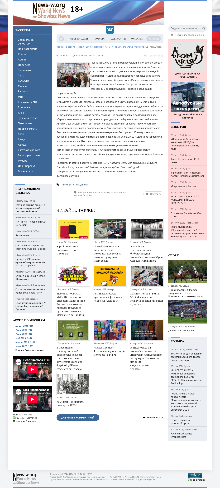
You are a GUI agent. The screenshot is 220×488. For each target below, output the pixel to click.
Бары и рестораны (29, 155)
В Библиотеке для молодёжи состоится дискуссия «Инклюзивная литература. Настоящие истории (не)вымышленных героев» (146, 358)
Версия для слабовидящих (189, 34)
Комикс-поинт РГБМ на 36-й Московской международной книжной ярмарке (146, 299)
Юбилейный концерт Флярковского (182, 435)
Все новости (25, 171)
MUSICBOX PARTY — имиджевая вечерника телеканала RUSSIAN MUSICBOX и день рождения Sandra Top (186, 377)
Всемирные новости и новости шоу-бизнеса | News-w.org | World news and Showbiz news (98, 46)
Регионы (23, 91)
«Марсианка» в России (183, 186)
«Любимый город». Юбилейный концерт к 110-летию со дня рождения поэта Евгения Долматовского (188, 231)
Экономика (25, 70)
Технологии (25, 123)
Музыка (22, 160)
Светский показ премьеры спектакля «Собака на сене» (30, 247)
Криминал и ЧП (27, 102)
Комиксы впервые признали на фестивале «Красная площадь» (107, 297)
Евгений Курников (79, 184)
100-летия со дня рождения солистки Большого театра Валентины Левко (186, 357)
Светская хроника (29, 150)
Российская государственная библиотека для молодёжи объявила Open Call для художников (146, 253)
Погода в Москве (22, 414)
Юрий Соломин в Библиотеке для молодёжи (67, 250)
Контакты (137, 38)
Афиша (22, 144)
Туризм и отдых (28, 118)
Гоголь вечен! (22, 235)
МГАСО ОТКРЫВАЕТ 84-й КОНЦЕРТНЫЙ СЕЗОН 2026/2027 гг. (185, 199)
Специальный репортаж (26, 41)
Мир (20, 97)
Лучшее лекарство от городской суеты (183, 421)
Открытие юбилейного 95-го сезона (186, 215)
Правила (99, 38)
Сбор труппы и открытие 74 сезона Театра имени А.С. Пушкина (30, 306)
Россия (22, 54)
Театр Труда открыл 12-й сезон (185, 160)
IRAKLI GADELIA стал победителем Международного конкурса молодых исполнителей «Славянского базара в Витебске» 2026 (186, 401)
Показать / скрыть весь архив (29, 350)
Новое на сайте (79, 38)
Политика (24, 65)
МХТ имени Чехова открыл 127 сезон (30, 223)
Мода (21, 139)
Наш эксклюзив (27, 49)
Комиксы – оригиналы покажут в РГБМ (70, 403)
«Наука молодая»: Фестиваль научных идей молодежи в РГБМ (109, 351)
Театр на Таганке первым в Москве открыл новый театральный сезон (30, 208)
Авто (21, 134)
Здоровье (24, 107)
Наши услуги (118, 38)
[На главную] (51, 10)
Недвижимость (27, 128)
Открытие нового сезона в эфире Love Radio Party (30, 291)
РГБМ (65, 184)
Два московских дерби (181, 330)
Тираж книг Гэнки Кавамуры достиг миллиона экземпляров (188, 174)
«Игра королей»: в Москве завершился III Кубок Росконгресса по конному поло (185, 143)
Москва (22, 86)
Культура (23, 81)
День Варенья (26, 166)
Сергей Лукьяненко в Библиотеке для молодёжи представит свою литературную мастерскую (107, 253)
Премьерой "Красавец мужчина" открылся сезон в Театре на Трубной (30, 262)
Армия (22, 59)
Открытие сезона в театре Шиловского (30, 277)
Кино (21, 113)
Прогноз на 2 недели (24, 421)
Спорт (21, 75)
